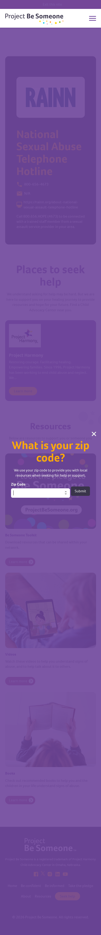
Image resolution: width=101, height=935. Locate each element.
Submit (80, 491)
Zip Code (18, 484)
